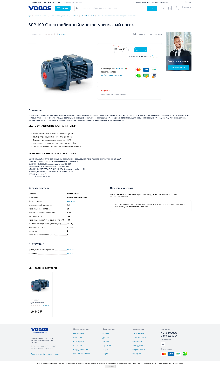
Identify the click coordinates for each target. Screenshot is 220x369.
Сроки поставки (139, 337)
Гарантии (106, 345)
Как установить (138, 349)
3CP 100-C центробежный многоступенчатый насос (38, 301)
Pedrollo (119, 68)
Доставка (106, 337)
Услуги (105, 349)
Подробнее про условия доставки (113, 94)
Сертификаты (79, 341)
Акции (105, 353)
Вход (189, 2)
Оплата (155, 2)
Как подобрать (138, 345)
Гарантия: (105, 72)
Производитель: (108, 68)
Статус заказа (138, 333)
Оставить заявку (179, 67)
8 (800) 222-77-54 (55, 2)
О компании (78, 333)
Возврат (106, 341)
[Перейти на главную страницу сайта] (40, 9)
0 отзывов (62, 34)
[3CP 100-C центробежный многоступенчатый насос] (39, 286)
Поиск (152, 8)
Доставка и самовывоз (141, 2)
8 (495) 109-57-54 (39, 2)
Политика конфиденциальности (45, 354)
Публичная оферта (81, 353)
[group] (66, 76)
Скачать (70, 250)
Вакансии (77, 345)
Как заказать (137, 341)
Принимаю (110, 366)
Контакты (164, 2)
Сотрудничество (80, 349)
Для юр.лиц (137, 353)
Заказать (153, 50)
